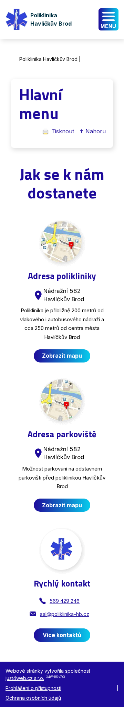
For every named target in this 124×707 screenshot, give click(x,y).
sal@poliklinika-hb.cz (64, 614)
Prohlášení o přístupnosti (33, 688)
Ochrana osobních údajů (33, 698)
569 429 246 (65, 601)
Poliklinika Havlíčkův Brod (48, 59)
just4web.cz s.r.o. (25, 678)
